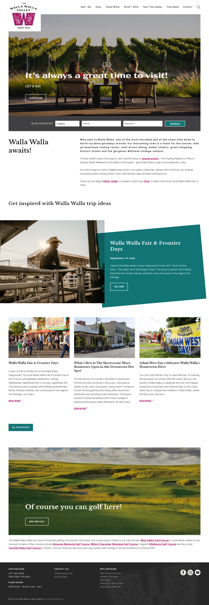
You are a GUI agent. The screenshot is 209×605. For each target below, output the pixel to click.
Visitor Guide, (111, 181)
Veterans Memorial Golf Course (71, 544)
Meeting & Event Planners (112, 583)
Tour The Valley (152, 7)
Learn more (36, 98)
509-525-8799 (60, 576)
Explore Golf (37, 521)
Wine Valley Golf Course (154, 540)
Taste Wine (113, 7)
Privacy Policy (49, 599)
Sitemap (60, 599)
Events (187, 7)
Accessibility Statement (110, 587)
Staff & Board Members (110, 573)
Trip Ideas (173, 7)
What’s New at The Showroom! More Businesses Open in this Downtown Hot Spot (104, 366)
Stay (98, 7)
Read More (14, 401)
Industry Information (109, 576)
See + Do (86, 7)
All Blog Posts (21, 427)
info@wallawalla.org (63, 573)
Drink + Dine (131, 7)
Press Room (105, 580)
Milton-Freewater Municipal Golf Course (114, 544)
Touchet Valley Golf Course (25, 548)
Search (175, 124)
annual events (150, 158)
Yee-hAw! (119, 287)
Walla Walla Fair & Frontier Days (33, 363)
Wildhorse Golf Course (162, 544)
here (147, 181)
